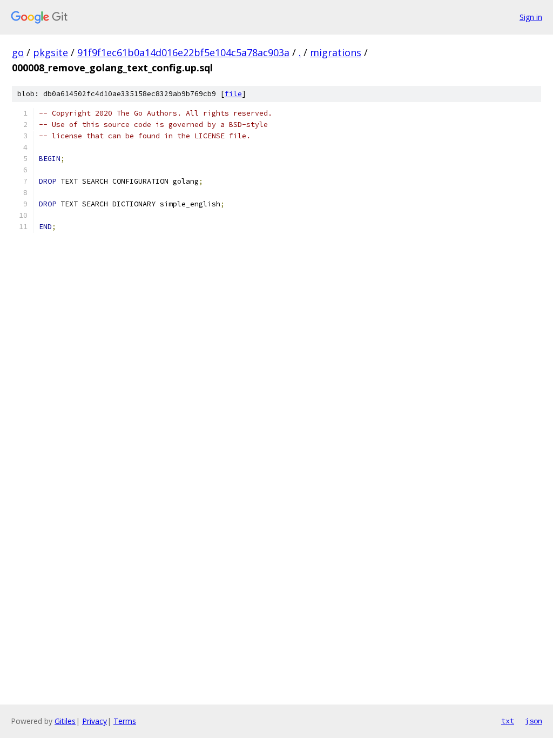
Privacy (94, 721)
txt (507, 721)
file (233, 93)
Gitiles (65, 721)
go (18, 52)
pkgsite (50, 52)
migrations (335, 52)
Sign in (531, 17)
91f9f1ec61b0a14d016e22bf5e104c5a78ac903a (183, 52)
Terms (124, 721)
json (533, 721)
